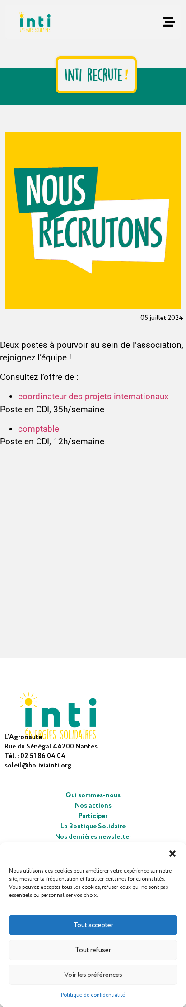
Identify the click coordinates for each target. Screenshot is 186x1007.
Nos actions (93, 806)
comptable (38, 429)
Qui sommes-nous (93, 795)
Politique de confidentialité (93, 995)
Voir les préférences (93, 975)
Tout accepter (93, 925)
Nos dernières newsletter (93, 837)
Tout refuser (93, 950)
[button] (172, 853)
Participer (93, 816)
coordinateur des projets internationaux (93, 396)
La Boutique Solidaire (93, 826)
